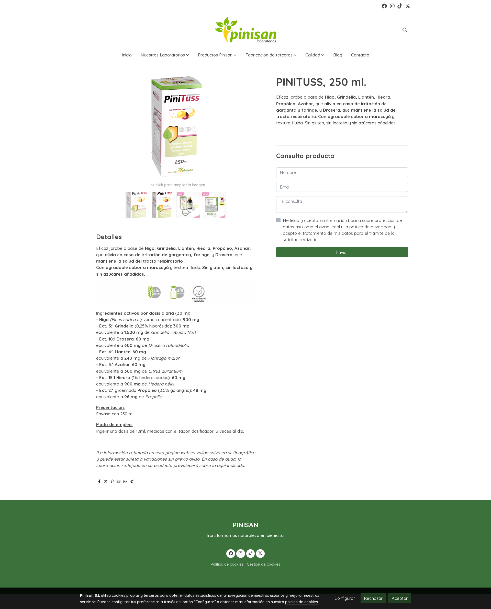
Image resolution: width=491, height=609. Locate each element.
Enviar (342, 252)
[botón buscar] (404, 29)
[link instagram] (392, 5)
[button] (164, 55)
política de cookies (301, 601)
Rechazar (373, 598)
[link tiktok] (399, 5)
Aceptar (400, 598)
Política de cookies (227, 564)
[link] (245, 29)
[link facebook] (384, 5)
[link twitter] (407, 5)
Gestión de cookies (263, 564)
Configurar (344, 598)
